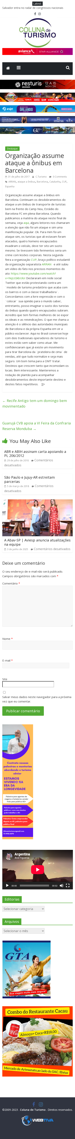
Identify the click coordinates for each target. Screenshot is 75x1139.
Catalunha (54, 181)
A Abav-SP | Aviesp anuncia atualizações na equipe (37, 542)
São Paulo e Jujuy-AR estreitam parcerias (29, 479)
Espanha (9, 186)
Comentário (11, 583)
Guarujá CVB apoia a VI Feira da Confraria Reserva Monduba (36, 426)
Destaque (12, 148)
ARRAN (12, 181)
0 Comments (59, 176)
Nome (7, 639)
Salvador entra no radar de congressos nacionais (32, 8)
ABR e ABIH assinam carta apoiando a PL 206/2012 (35, 453)
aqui (26, 223)
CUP (64, 181)
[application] (37, 869)
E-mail (7, 660)
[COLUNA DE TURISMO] (8, 68)
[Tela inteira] (68, 885)
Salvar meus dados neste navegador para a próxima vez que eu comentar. (36, 699)
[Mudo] (61, 885)
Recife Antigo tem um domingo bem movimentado (34, 403)
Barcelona (42, 181)
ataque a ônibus (26, 181)
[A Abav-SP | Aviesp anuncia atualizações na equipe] (37, 502)
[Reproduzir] (7, 885)
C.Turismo (41, 176)
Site (4, 679)
